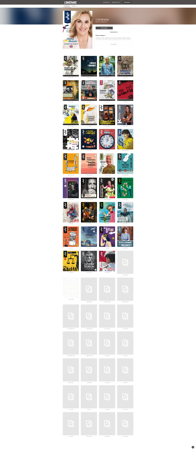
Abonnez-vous (116, 2)
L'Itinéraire (67, 6)
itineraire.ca (106, 2)
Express (74, 6)
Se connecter (104, 28)
